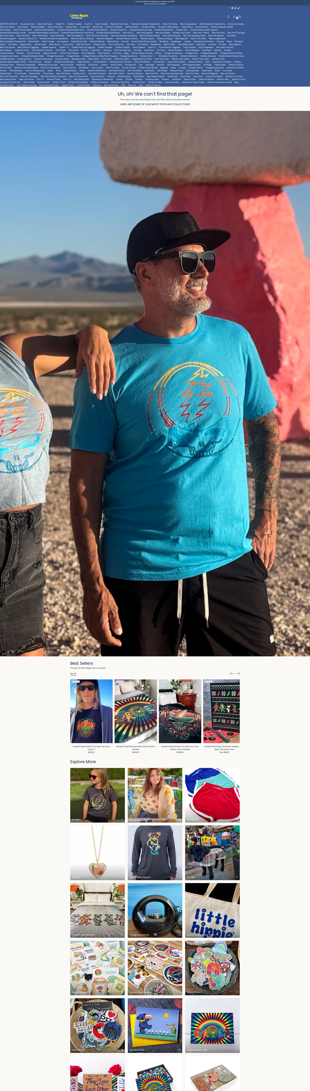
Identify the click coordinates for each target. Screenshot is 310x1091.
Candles (227, 50)
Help (141, 85)
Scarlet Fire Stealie (114, 27)
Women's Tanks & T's (27, 38)
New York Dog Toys (122, 50)
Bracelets (239, 41)
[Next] (94, 17)
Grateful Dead (83, 85)
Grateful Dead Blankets (97, 30)
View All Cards (34, 62)
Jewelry (187, 41)
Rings (229, 41)
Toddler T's (64, 47)
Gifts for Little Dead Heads (26, 67)
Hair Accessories (116, 44)
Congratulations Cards (142, 59)
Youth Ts (88, 24)
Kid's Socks (73, 50)
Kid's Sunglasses (206, 47)
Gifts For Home (112, 67)
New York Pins (152, 73)
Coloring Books (16, 70)
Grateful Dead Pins (118, 30)
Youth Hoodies (101, 24)
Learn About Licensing (27, 85)
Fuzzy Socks (68, 44)
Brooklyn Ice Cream (181, 32)
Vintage (182, 67)
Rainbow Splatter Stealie (222, 27)
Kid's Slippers (6, 50)
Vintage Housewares (173, 53)
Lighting (217, 50)
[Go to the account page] (233, 16)
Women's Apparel (8, 38)
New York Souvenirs (97, 73)
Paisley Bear (71, 27)
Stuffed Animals (22, 50)
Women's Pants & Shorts (127, 38)
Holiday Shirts (139, 82)
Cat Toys (137, 50)
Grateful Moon (202, 27)
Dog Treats (149, 50)
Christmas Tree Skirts (168, 56)
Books (50, 70)
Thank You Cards (121, 59)
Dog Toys (107, 50)
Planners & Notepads (25, 64)
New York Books (57, 35)
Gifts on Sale (29, 82)
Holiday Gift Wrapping (78, 82)
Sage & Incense (50, 53)
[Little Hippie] (79, 16)
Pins (141, 64)
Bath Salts (201, 44)
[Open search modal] (228, 16)
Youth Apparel (138, 47)
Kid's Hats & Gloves (224, 47)
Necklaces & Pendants (204, 41)
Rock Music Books (117, 70)
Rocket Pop (98, 27)
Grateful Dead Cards (43, 59)
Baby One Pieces (44, 24)
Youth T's (152, 47)
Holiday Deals (43, 82)
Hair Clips (130, 44)
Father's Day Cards (200, 59)
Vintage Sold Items (128, 56)
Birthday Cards (62, 59)
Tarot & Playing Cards (35, 70)
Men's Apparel (181, 38)
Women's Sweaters (105, 38)
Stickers (47, 62)
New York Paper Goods (150, 35)
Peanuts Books (176, 70)
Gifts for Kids (5, 67)
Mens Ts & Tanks (170, 24)
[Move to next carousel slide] (238, 673)
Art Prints (117, 53)
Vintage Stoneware (55, 56)
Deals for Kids (190, 79)
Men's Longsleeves (188, 24)
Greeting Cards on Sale (10, 82)
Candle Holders (7, 53)
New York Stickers (216, 35)
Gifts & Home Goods (23, 30)
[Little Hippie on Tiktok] (239, 8)
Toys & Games (69, 67)
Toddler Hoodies (74, 24)
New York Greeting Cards (194, 35)
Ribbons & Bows (236, 64)
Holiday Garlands (208, 56)
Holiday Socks (99, 44)
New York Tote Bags (236, 32)
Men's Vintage (48, 41)
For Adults (231, 35)
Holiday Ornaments (189, 56)
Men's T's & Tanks (198, 38)
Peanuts (111, 76)
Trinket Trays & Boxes (69, 53)
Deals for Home (238, 79)
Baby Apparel (235, 44)
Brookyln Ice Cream (234, 76)
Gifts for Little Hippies (50, 67)
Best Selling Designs (156, 76)
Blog (236, 82)
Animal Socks (40, 44)
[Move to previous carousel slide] (232, 674)
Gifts (207, 62)
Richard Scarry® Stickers (121, 62)
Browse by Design (236, 24)
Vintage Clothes (195, 67)
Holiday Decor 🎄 (148, 56)
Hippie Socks (25, 44)
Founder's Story (7, 85)
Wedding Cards (78, 59)
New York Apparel (145, 32)
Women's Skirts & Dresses (82, 38)
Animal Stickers (100, 62)
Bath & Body (169, 44)
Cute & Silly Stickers (176, 62)
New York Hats (218, 32)
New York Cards (162, 59)
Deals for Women (206, 79)
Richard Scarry (124, 76)
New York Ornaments (78, 76)
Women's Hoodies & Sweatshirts (145, 24)
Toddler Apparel (49, 47)
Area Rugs (206, 50)
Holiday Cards (218, 59)
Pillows (158, 53)
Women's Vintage (164, 38)
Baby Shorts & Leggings (28, 47)
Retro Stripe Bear (55, 27)
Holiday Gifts (181, 30)
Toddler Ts (59, 24)
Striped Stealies (38, 27)
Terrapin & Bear (148, 27)
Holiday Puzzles (172, 82)
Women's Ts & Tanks (119, 24)
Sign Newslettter (111, 85)
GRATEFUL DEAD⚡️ (8, 24)
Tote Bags (149, 64)
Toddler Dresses (122, 47)
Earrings (220, 41)
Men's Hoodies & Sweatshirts (212, 24)
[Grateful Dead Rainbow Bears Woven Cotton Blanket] (136, 711)
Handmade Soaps (186, 44)
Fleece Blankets (192, 50)
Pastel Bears (187, 27)
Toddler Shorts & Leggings (83, 47)
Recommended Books (49, 85)
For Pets (84, 50)
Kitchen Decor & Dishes (142, 53)
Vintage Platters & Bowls (231, 53)
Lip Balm (212, 44)
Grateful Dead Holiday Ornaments (43, 32)
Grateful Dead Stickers (45, 30)
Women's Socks (147, 38)
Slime (58, 70)
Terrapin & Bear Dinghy (168, 27)
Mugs (126, 53)
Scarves (125, 41)
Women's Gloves (97, 41)
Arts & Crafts (116, 64)
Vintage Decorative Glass (32, 56)
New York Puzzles (39, 35)
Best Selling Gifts (81, 79)
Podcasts (97, 85)
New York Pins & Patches (97, 35)
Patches (160, 64)
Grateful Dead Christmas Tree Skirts (77, 32)
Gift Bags (208, 64)
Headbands (156, 44)
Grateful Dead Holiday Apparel (204, 30)
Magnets (164, 67)
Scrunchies (143, 44)
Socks (2, 44)
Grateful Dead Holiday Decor (231, 56)
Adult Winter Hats (79, 41)
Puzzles (3, 70)
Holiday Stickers (195, 62)
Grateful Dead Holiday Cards (13, 32)
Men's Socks (33, 41)
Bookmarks (93, 64)
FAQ (123, 85)
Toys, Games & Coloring (42, 50)
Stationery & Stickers (222, 62)
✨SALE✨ (176, 79)
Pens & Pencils (67, 64)
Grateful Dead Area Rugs (141, 30)
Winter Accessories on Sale (219, 82)
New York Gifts (23, 35)
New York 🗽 (128, 32)
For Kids (222, 44)
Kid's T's (40, 79)
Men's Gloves (113, 41)
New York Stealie (7, 27)
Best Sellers (139, 76)
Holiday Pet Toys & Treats (193, 82)
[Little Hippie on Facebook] (232, 8)
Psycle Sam (85, 27)
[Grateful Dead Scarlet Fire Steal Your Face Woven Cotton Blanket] (180, 711)
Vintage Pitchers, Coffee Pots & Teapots (100, 56)
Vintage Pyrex (192, 53)
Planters (20, 53)
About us (132, 85)
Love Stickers (159, 62)
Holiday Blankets (7, 59)
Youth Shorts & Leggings (169, 47)
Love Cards (106, 59)
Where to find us (153, 85)
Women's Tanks (53, 79)
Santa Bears (5, 30)
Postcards (80, 64)
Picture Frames (33, 53)
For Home (161, 50)
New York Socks (7, 35)
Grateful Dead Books (164, 30)
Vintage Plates (73, 56)
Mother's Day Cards (180, 59)
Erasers (104, 64)
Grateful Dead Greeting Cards (71, 30)
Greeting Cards (24, 59)
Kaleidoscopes (70, 70)
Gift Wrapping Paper (191, 64)
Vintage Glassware (209, 53)
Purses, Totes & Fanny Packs (144, 41)
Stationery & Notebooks (102, 79)
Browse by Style (27, 24)
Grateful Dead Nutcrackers (108, 32)
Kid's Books (61, 50)
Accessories (62, 41)
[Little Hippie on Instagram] (235, 8)
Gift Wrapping (173, 64)
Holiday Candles (155, 82)
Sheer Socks (54, 44)
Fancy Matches (88, 53)
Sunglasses (176, 41)
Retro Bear (198, 76)
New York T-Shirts (201, 32)
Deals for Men (223, 79)
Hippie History (68, 85)
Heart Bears (23, 27)
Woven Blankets (175, 50)
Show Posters (104, 53)
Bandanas (163, 41)
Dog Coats (96, 50)
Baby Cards (93, 59)
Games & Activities (235, 67)
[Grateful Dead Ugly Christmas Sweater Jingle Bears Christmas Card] (224, 711)
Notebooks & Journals (48, 64)
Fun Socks (12, 44)
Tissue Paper (220, 64)
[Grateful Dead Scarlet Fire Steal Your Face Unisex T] (91, 711)
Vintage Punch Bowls (9, 56)
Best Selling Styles (8, 79)
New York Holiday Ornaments (124, 35)
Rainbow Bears (132, 27)
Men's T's (67, 79)
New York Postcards (171, 35)
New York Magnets (75, 35)
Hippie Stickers (83, 62)
